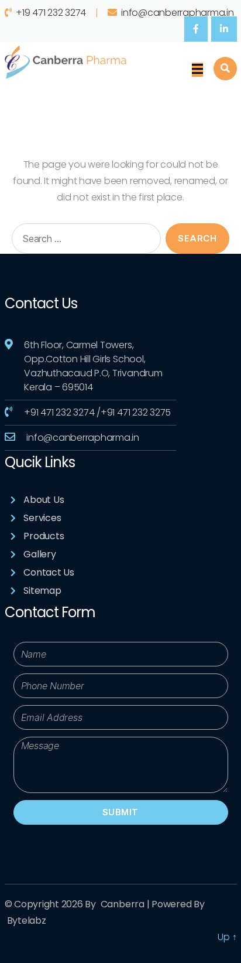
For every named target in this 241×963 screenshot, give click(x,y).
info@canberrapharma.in (177, 12)
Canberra (122, 904)
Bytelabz (26, 920)
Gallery (39, 554)
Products (43, 536)
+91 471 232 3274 (59, 412)
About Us (43, 499)
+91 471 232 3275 (136, 412)
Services (42, 518)
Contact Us (48, 572)
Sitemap (42, 590)
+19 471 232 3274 (51, 12)
